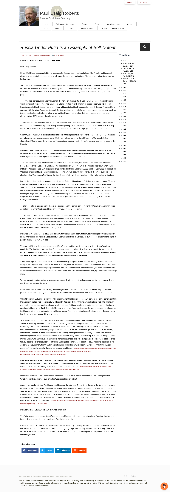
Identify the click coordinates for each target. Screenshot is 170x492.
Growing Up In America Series (112, 28)
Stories (84, 24)
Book (46, 28)
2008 (124, 139)
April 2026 (126, 73)
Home (46, 24)
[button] (30, 450)
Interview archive (113, 24)
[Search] (145, 47)
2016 (124, 113)
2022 (124, 93)
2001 (124, 155)
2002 (124, 151)
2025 (124, 84)
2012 (124, 126)
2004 (124, 145)
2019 (124, 103)
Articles (130, 24)
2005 (124, 142)
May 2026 (126, 71)
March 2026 (127, 76)
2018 (124, 106)
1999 (124, 161)
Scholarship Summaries (65, 24)
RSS (125, 476)
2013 (124, 122)
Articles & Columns (45, 55)
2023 (124, 90)
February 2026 (127, 78)
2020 (124, 100)
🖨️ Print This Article (58, 55)
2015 (124, 116)
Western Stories (87, 28)
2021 (124, 97)
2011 (124, 129)
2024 (124, 87)
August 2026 (127, 63)
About (97, 24)
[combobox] (129, 47)
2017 (124, 110)
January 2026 (127, 81)
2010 (124, 132)
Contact (71, 28)
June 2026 (126, 68)
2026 (124, 61)
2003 (124, 148)
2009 (124, 135)
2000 (124, 158)
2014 (124, 119)
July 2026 (126, 66)
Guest (57, 28)
